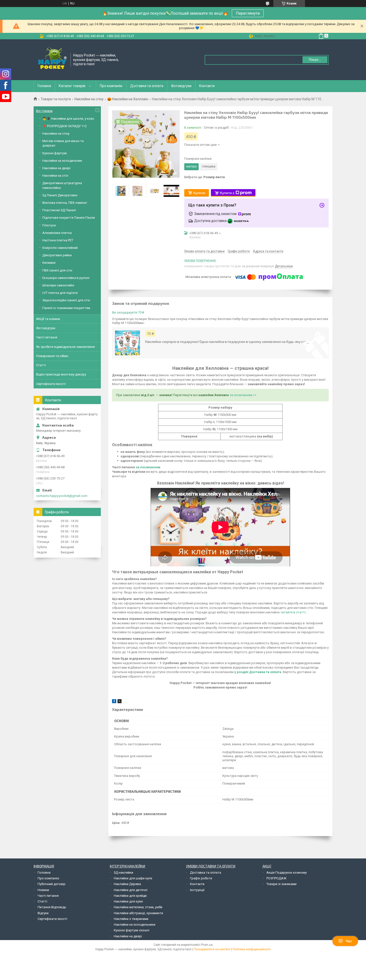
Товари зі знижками (281, 884)
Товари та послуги (56, 99)
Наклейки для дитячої (130, 890)
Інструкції (197, 890)
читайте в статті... (294, 612)
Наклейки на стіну (89, 99)
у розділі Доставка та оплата (257, 672)
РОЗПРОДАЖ (276, 878)
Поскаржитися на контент (212, 949)
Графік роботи (201, 878)
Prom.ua (207, 945)
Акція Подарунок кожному (286, 872)
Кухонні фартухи (54, 153)
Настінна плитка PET (57, 240)
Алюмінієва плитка (57, 233)
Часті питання (46, 337)
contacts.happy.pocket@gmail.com (61, 496)
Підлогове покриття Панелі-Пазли (68, 217)
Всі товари (44, 111)
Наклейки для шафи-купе (133, 878)
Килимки (49, 263)
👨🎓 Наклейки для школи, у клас (68, 118)
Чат (349, 941)
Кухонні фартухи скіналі (131, 930)
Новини (43, 890)
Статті (41, 365)
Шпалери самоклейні (58, 285)
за (137, 467)
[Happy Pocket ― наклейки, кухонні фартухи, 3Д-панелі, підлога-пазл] (52, 59)
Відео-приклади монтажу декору (61, 374)
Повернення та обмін (52, 356)
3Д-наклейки (123, 872)
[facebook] (114, 702)
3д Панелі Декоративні (59, 195)
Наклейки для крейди (130, 896)
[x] (120, 702)
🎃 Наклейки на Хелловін (127, 99)
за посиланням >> (243, 395)
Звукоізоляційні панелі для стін (66, 300)
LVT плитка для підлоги (60, 293)
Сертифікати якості (51, 384)
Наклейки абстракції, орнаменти (138, 913)
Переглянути (248, 13)
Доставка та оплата (146, 86)
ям (158, 467)
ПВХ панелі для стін (57, 270)
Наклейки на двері (56, 168)
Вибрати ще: (204, 177)
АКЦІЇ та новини (48, 319)
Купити (199, 193)
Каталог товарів (72, 86)
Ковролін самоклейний (60, 248)
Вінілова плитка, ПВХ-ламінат (64, 203)
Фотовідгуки (181, 86)
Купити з (227, 193)
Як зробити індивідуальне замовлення (65, 347)
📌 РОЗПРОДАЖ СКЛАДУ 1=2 (64, 126)
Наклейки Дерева (127, 884)
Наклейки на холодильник (62, 160)
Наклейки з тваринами (131, 919)
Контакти (207, 86)
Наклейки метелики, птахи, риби (138, 907)
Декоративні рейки (57, 255)
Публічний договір (51, 884)
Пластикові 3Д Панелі (59, 210)
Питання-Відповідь (52, 907)
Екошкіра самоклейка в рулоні (65, 278)
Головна (44, 86)
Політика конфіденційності (252, 949)
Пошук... (315, 59)
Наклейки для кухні (128, 901)
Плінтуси (49, 225)
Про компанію (111, 86)
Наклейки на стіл (55, 175)
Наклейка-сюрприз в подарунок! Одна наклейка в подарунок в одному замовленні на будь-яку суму (227, 341)
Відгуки (43, 913)
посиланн (147, 467)
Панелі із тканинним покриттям (66, 308)
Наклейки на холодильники (134, 924)
